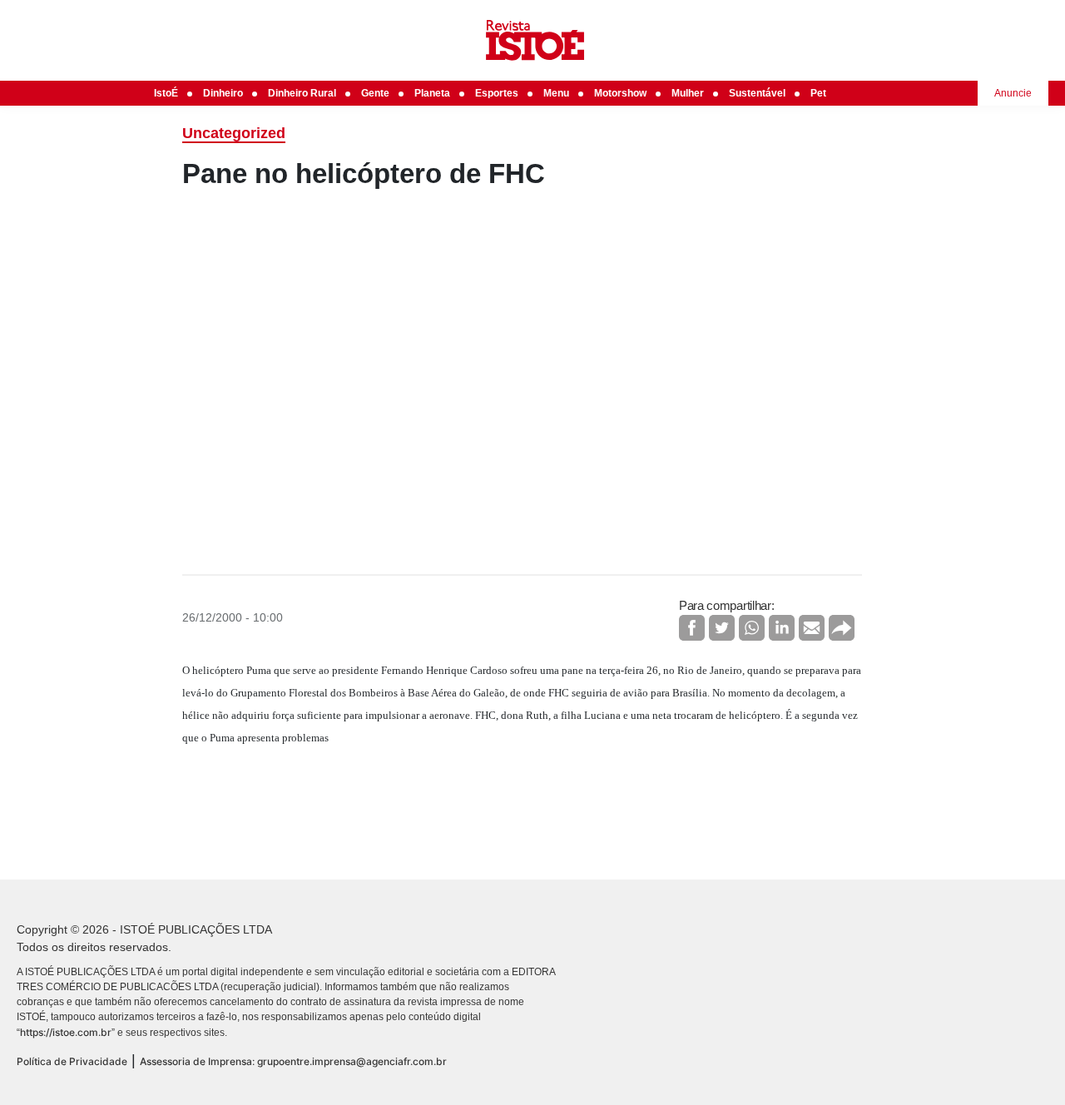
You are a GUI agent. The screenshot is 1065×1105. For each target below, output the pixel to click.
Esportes (496, 93)
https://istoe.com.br (65, 1032)
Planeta (432, 93)
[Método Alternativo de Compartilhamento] (841, 628)
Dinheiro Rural (302, 93)
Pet (818, 93)
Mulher (687, 93)
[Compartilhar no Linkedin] (782, 628)
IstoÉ (166, 93)
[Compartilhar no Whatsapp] (752, 628)
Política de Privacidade (72, 1061)
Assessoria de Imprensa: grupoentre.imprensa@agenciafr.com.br (293, 1061)
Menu (556, 93)
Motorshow (620, 93)
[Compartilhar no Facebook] (692, 628)
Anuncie (1013, 93)
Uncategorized (233, 133)
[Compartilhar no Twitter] (722, 628)
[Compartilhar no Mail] (812, 628)
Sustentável (757, 93)
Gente (375, 93)
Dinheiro (223, 93)
